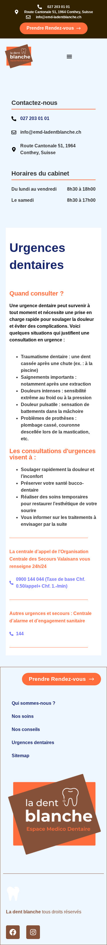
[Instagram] (33, 932)
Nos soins (23, 716)
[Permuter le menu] (69, 56)
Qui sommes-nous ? (33, 703)
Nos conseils (26, 729)
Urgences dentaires (33, 742)
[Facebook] (13, 932)
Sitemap (20, 755)
